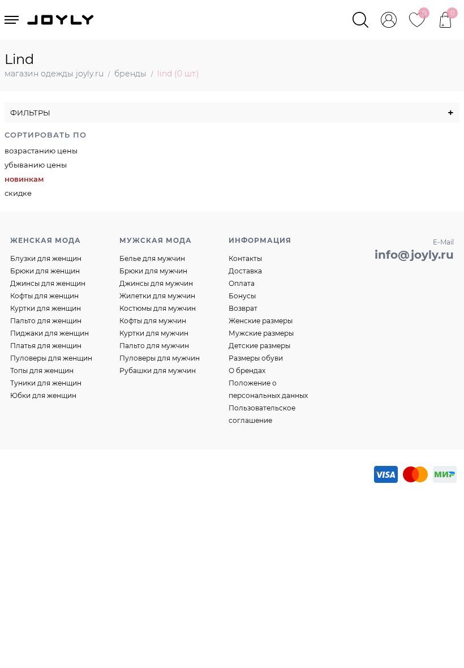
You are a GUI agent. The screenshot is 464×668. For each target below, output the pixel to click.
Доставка (245, 271)
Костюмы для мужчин (157, 308)
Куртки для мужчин (153, 333)
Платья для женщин (45, 345)
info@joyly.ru (414, 255)
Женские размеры (261, 320)
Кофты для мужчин (152, 320)
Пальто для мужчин (154, 345)
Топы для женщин (42, 370)
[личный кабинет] (389, 20)
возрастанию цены (41, 150)
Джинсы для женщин (47, 283)
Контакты (245, 258)
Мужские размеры (261, 333)
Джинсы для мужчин (156, 283)
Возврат (243, 308)
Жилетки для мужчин (157, 296)
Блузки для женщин (45, 258)
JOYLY (61, 19)
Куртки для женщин (45, 308)
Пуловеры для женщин (51, 358)
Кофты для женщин (44, 296)
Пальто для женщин (45, 320)
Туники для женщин (45, 383)
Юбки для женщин (43, 395)
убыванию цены (36, 164)
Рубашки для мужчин (157, 370)
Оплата (242, 283)
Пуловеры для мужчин (159, 358)
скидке (18, 193)
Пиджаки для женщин (49, 333)
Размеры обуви (256, 358)
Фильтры (232, 112)
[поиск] (360, 20)
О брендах (247, 370)
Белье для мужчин (152, 258)
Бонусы (242, 296)
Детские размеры (259, 345)
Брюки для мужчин (153, 271)
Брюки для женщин (45, 271)
